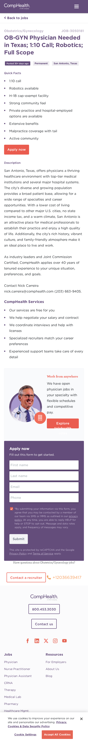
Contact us (44, 624)
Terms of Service (43, 553)
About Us (52, 669)
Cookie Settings (25, 734)
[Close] (81, 718)
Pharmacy (11, 703)
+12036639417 (67, 577)
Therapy (10, 690)
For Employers (56, 662)
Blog (49, 676)
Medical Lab (12, 697)
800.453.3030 (44, 609)
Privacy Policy (18, 553)
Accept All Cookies (57, 734)
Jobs (8, 654)
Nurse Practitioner (17, 669)
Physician (11, 662)
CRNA (8, 683)
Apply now (16, 149)
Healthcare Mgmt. (16, 710)
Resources (54, 654)
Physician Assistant (18, 676)
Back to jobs (17, 18)
